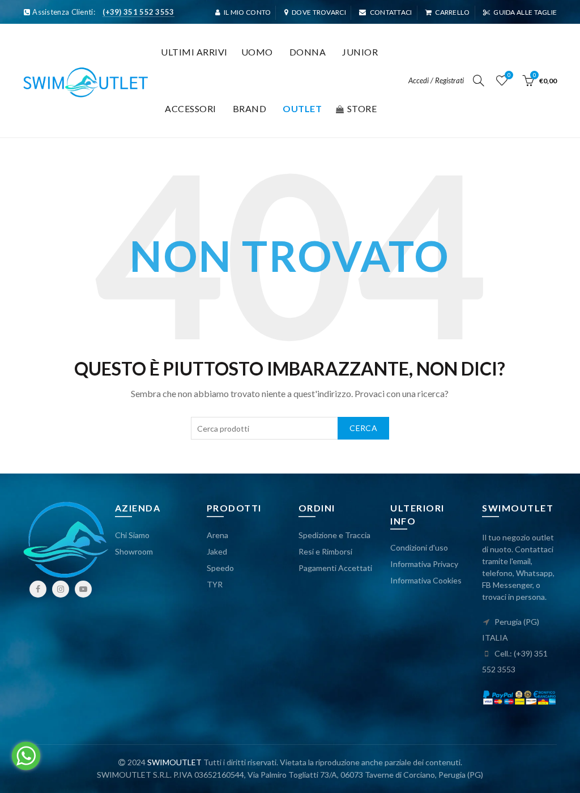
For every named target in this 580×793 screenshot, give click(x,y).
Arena (217, 535)
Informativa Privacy (424, 564)
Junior (360, 51)
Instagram (60, 589)
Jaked (217, 551)
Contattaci (391, 12)
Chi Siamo (132, 535)
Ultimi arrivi (194, 51)
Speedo (220, 568)
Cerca (363, 428)
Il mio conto (247, 12)
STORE (362, 108)
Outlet (302, 108)
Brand (250, 108)
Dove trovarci (319, 12)
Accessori (190, 108)
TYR (215, 584)
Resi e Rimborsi (325, 551)
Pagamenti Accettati (335, 568)
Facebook (37, 589)
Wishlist (509, 75)
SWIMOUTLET (174, 762)
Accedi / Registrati (436, 80)
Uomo (257, 51)
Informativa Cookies (426, 580)
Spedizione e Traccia (334, 535)
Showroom (134, 551)
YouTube (83, 589)
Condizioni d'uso (419, 547)
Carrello (452, 12)
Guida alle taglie (525, 12)
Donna (307, 51)
